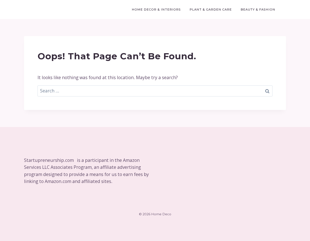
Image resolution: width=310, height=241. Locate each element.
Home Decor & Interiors (156, 9)
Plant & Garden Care (211, 9)
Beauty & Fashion (258, 9)
